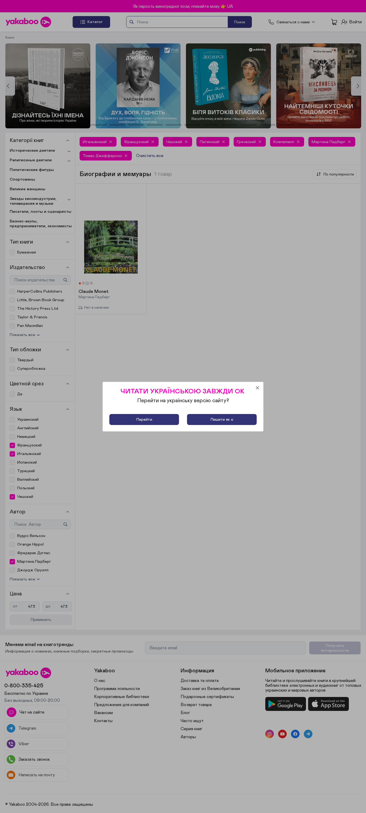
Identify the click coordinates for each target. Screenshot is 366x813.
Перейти (144, 419)
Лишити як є (221, 419)
